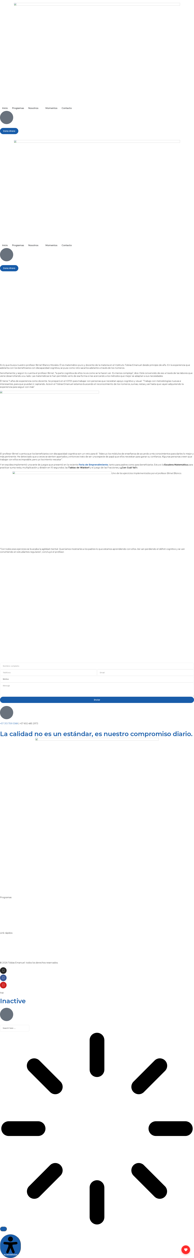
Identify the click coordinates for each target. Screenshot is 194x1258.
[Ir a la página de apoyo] (185, 1249)
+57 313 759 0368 (9, 723)
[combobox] (14, 1028)
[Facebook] (3, 978)
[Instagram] (3, 970)
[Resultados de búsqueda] (97, 1129)
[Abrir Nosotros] (40, 108)
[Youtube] (3, 985)
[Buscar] (3, 1229)
